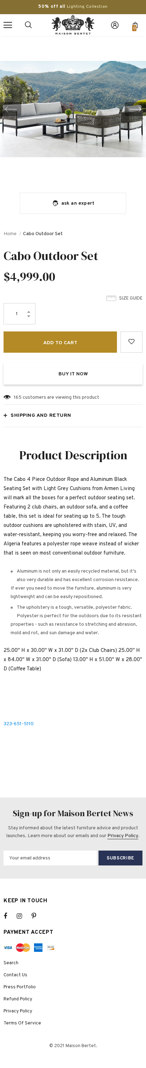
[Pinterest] (38, 916)
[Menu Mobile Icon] (8, 25)
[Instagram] (23, 916)
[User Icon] (114, 25)
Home (10, 234)
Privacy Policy (122, 836)
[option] (73, 109)
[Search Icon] (28, 25)
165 (18, 397)
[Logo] (73, 25)
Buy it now (73, 374)
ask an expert (78, 203)
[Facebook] (10, 916)
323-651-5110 (19, 724)
